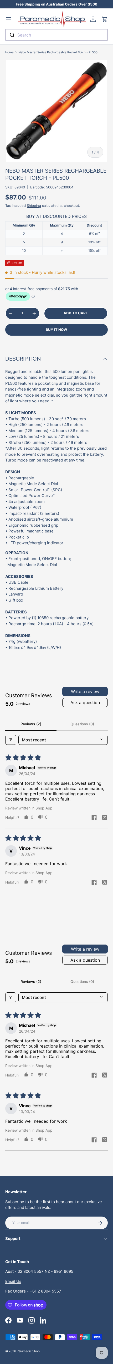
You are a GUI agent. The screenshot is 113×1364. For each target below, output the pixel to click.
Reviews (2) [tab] (30, 724)
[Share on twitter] (104, 818)
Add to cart (76, 313)
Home (9, 52)
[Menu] (8, 19)
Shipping (34, 205)
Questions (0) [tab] (82, 724)
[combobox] (56, 35)
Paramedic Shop (28, 1351)
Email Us (13, 1281)
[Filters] (10, 740)
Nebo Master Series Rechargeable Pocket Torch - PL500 (57, 52)
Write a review (85, 691)
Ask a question (85, 702)
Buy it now (56, 329)
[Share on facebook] (94, 818)
